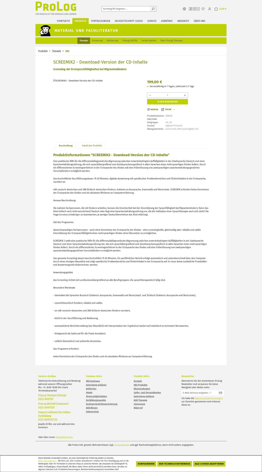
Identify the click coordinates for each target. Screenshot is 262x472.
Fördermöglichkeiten (96, 396)
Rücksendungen (142, 388)
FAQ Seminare (93, 381)
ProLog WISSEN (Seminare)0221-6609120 (53, 405)
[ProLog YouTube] (198, 9)
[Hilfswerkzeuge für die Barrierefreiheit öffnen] (184, 9)
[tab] (65, 146)
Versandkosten (122, 445)
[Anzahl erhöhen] (185, 95)
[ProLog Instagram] (194, 9)
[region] (97, 108)
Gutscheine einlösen (96, 385)
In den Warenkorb (167, 101)
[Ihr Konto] (209, 9)
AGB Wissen (92, 408)
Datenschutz (92, 411)
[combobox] (126, 9)
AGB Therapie (140, 400)
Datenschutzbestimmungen (209, 398)
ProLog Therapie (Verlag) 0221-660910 (52, 397)
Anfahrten (91, 388)
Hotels (89, 392)
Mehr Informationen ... (47, 461)
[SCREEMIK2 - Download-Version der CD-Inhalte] (97, 108)
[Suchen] (153, 9)
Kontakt (138, 381)
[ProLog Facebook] (190, 9)
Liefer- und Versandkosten (147, 392)
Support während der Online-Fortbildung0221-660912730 (54, 416)
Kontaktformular (64, 437)
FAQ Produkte (140, 385)
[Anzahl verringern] (150, 95)
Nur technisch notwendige (174, 463)
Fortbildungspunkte (96, 400)
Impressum (139, 404)
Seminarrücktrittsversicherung (101, 404)
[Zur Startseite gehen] (55, 9)
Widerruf (138, 408)
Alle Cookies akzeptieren (209, 463)
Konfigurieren (146, 463)
